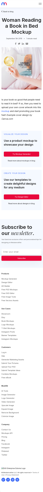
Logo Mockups (7, 324)
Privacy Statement (12, 475)
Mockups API (7, 433)
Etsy (3, 317)
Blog (3, 440)
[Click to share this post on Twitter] (19, 43)
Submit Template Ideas (10, 370)
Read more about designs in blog (21, 203)
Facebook (5, 444)
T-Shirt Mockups (8, 328)
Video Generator (8, 402)
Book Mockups (7, 321)
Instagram (5, 447)
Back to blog (8, 12)
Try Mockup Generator (22, 154)
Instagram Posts (8, 332)
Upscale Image (7, 405)
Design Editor (6, 282)
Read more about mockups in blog (21, 161)
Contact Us (6, 429)
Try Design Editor (21, 197)
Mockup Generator (9, 279)
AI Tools (4, 391)
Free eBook (6, 377)
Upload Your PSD (8, 367)
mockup (5, 111)
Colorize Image (7, 416)
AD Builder (5, 286)
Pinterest (5, 451)
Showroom (5, 314)
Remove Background (10, 412)
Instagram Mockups (9, 339)
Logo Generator (7, 398)
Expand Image (7, 409)
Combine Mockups (9, 374)
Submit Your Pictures (10, 363)
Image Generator (8, 394)
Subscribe (22, 258)
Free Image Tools (8, 297)
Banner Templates (8, 335)
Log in (3, 352)
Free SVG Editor (7, 293)
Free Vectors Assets (9, 300)
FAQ (3, 356)
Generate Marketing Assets (12, 359)
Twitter (4, 455)
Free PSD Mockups (9, 289)
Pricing (4, 437)
